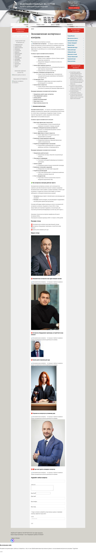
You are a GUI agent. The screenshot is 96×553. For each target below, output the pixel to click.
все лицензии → (15, 82)
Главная (26, 24)
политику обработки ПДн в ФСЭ (38, 513)
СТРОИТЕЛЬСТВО (18, 46)
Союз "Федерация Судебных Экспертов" (33, 534)
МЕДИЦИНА (17, 52)
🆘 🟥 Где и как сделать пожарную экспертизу (43, 469)
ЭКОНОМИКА (17, 59)
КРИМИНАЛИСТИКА (19, 44)
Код (34, 484)
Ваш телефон (34, 501)
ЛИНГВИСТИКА (18, 60)
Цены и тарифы (55, 24)
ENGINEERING (17, 49)
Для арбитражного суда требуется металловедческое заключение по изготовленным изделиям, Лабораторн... (77, 80)
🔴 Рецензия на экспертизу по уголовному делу (43, 413)
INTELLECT (17, 65)
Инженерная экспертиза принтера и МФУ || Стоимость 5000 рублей (47, 217)
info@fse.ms (74, 5)
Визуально (32, 484)
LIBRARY (32, 28)
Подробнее (75, 548)
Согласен (1, 551)
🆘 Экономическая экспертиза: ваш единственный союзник (45, 224)
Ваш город (33, 506)
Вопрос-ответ (41, 24)
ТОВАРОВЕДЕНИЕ (18, 58)
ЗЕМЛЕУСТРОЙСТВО (19, 47)
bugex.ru (61, 209)
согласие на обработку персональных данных (45, 512)
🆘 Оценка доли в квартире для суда (39, 229)
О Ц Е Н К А (17, 62)
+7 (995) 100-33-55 (74, 3)
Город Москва (71, 36)
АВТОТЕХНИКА (17, 55)
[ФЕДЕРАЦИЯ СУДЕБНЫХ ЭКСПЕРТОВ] (14, 8)
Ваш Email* (33, 493)
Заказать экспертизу (74, 8)
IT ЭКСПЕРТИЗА (18, 50)
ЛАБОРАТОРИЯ (18, 63)
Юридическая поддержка (20, 30)
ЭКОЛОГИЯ (17, 56)
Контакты (70, 24)
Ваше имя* (33, 496)
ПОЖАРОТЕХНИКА (18, 53)
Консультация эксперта (75, 66)
